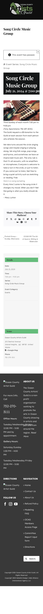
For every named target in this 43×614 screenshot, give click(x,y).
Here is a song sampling (14, 181)
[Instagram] (10, 504)
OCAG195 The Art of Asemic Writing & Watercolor (30, 239)
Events (7, 293)
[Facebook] (5, 504)
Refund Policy (31, 503)
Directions (30, 547)
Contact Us (30, 491)
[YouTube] (16, 504)
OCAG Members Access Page (31, 523)
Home (28, 485)
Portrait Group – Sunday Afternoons (12, 237)
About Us (29, 497)
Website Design (22, 578)
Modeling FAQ (29, 511)
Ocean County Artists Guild (15, 338)
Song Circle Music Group (14, 284)
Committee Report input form (31, 537)
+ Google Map (12, 350)
